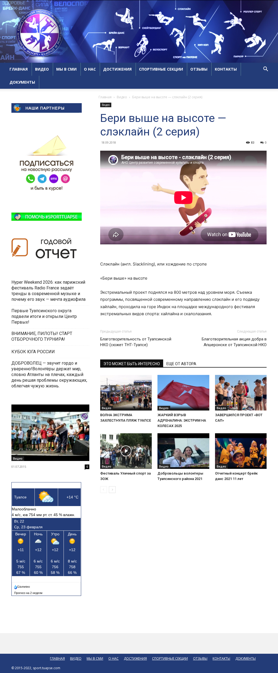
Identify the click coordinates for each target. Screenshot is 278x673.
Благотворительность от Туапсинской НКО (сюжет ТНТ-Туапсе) (135, 342)
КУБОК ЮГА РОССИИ (33, 351)
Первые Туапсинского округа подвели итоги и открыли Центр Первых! (44, 316)
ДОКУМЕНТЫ (22, 82)
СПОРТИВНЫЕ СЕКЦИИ (161, 69)
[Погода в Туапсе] (22, 585)
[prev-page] (103, 489)
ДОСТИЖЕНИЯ (117, 69)
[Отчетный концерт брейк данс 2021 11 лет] (241, 451)
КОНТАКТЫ (226, 69)
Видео (122, 97)
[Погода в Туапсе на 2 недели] (28, 592)
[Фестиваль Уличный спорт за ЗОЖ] (126, 451)
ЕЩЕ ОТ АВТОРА (181, 364)
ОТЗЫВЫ (198, 69)
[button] (265, 69)
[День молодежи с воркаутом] (50, 433)
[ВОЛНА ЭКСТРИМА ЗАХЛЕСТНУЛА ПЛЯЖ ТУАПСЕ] (126, 392)
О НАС (90, 69)
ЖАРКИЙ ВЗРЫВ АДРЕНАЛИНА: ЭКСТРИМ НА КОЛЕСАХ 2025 (181, 420)
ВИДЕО (42, 69)
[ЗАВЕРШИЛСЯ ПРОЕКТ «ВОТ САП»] (241, 392)
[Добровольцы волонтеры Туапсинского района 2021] (183, 451)
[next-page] (112, 489)
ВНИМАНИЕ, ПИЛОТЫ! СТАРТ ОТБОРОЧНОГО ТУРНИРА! (41, 336)
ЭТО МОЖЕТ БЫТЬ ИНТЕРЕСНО (131, 364)
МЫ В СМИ (66, 69)
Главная (105, 97)
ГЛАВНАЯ (19, 69)
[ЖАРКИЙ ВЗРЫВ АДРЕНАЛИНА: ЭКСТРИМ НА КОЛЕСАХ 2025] (183, 392)
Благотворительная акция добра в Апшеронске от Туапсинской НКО (234, 342)
